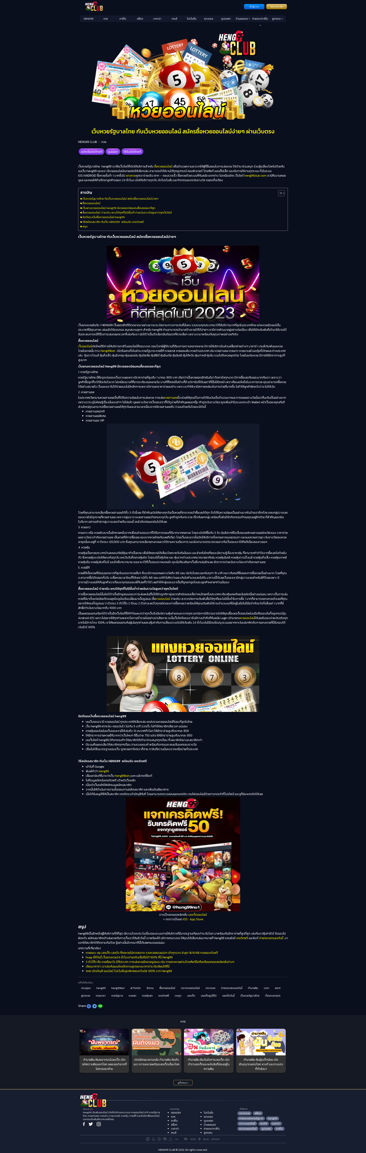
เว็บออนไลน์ (85, 346)
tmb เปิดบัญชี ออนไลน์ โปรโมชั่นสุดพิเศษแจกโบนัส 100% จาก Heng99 (129, 971)
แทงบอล (208, 19)
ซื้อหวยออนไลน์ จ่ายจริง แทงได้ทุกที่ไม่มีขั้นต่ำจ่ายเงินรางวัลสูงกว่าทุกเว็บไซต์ (127, 212)
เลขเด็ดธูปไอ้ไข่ (209, 996)
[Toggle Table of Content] (279, 193)
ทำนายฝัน (253, 988)
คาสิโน (123, 19)
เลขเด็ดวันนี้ (228, 996)
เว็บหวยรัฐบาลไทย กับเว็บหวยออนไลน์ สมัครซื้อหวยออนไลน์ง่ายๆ (120, 198)
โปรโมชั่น (191, 19)
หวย (106, 19)
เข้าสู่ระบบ (254, 6)
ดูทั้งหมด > (183, 1082)
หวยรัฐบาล (117, 996)
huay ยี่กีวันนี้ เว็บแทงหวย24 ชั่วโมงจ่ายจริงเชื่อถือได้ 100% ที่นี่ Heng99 (129, 957)
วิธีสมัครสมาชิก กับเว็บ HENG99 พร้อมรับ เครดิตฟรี (113, 222)
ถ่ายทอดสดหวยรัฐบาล (251, 1118)
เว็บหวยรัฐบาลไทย (249, 996)
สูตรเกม (276, 19)
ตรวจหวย (244, 1113)
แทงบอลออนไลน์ (248, 1129)
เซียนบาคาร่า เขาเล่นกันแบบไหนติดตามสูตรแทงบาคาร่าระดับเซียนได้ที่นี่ (127, 966)
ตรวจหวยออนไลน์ (190, 988)
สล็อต (140, 19)
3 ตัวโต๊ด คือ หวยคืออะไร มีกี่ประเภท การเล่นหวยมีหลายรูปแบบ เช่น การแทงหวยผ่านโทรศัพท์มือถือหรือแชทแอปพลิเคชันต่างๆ (160, 961)
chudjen (86, 988)
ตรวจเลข (210, 988)
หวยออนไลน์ (163, 598)
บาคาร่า (157, 19)
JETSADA (135, 988)
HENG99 (88, 19)
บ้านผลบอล (242, 19)
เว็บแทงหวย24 (272, 996)
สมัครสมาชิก (276, 6)
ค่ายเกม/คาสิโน (260, 19)
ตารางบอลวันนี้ (247, 1124)
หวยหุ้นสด (147, 996)
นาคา (266, 988)
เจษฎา (178, 996)
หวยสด (132, 996)
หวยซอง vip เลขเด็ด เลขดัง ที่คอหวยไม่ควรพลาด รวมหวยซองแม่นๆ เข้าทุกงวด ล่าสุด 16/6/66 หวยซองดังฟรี (152, 952)
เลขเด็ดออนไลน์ (197, 914)
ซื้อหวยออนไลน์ (163, 166)
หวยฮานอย (170, 397)
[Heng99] (161, 6)
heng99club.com (255, 175)
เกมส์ (174, 19)
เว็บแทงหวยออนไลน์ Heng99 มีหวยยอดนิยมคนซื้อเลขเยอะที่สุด (119, 208)
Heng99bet (107, 350)
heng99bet (122, 775)
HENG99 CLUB (87, 141)
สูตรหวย (85, 996)
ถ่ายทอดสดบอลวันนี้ (271, 938)
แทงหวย (130, 175)
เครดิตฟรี (242, 938)
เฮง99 (263, 1124)
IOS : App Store (193, 919)
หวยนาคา (101, 996)
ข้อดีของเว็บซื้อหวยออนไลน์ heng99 (104, 217)
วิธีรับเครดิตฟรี (132, 151)
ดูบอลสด (226, 19)
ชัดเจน (150, 988)
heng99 (104, 771)
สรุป (85, 226)
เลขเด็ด (191, 996)
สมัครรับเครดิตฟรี (92, 151)
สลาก (278, 988)
